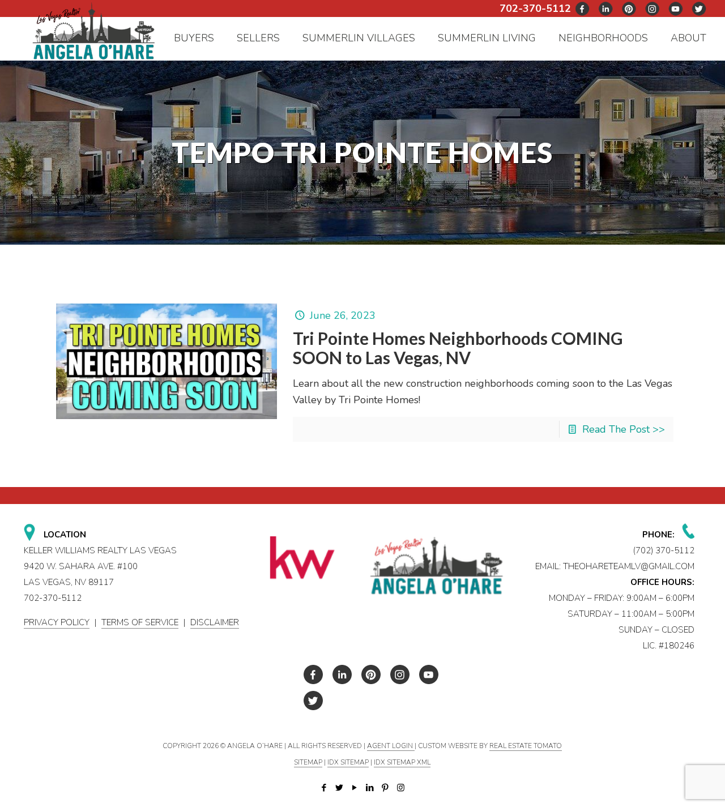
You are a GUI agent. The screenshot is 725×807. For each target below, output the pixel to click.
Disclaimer (214, 622)
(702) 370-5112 (663, 550)
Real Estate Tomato (525, 745)
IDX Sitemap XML (402, 762)
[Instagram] (401, 787)
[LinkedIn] (370, 787)
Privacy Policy (56, 622)
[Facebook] (324, 787)
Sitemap (308, 762)
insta (652, 9)
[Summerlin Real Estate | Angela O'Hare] (93, 30)
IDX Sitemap (348, 762)
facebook (582, 9)
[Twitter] (340, 787)
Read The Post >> (623, 429)
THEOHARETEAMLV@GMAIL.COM (628, 566)
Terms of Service (139, 622)
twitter (606, 9)
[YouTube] (355, 787)
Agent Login (391, 745)
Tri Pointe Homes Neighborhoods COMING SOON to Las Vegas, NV (458, 348)
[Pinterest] (385, 787)
